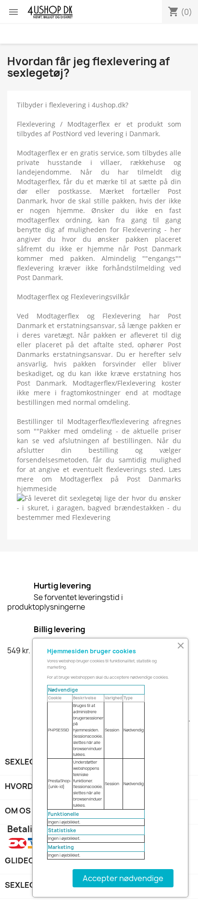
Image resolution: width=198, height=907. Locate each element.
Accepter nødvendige (123, 878)
